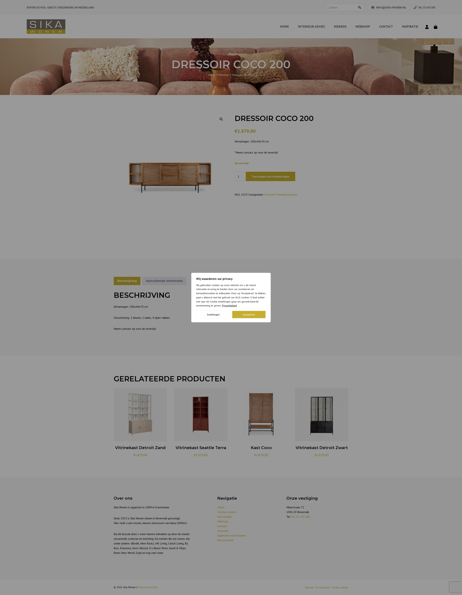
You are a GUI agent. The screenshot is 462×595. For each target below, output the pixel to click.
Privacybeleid (229, 305)
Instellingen (213, 314)
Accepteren (249, 314)
